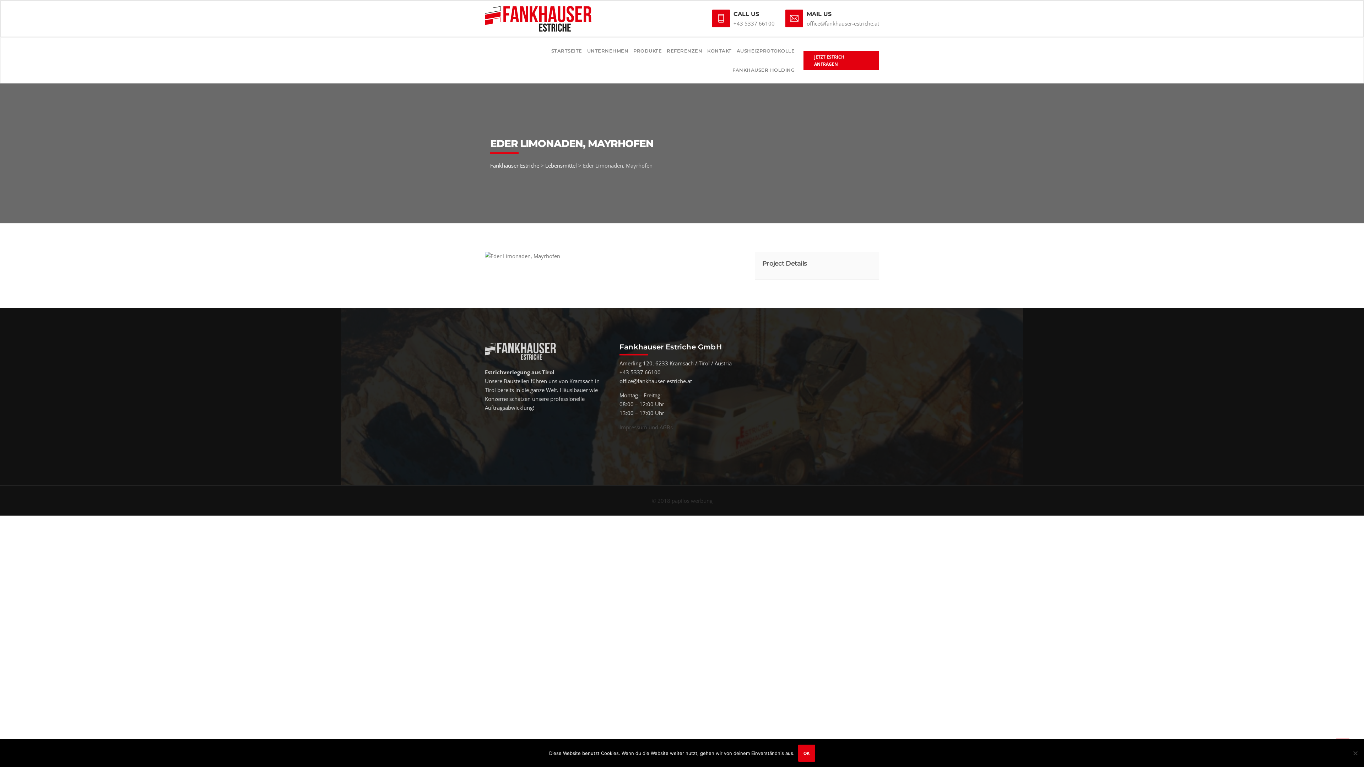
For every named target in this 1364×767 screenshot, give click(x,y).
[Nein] (1355, 753)
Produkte (647, 51)
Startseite (566, 51)
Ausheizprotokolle (766, 51)
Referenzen (684, 51)
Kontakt (719, 51)
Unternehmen (608, 51)
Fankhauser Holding (763, 70)
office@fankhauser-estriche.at (843, 23)
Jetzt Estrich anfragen (829, 60)
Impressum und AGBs (646, 427)
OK (806, 753)
